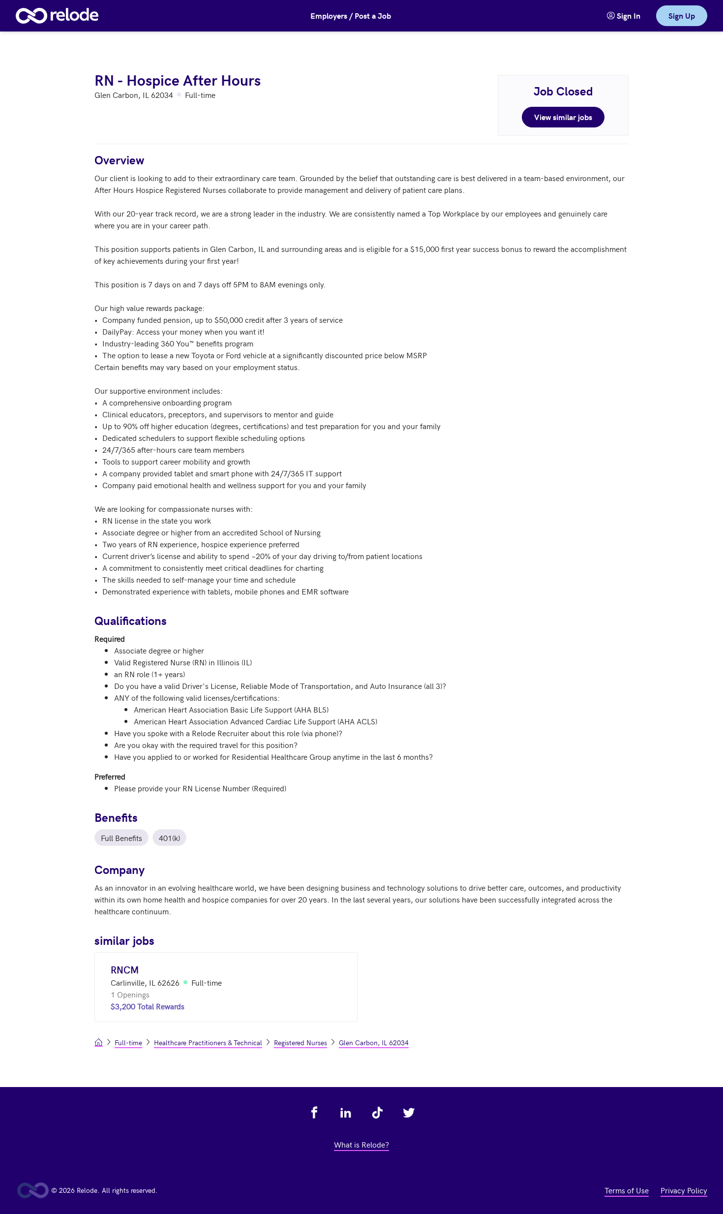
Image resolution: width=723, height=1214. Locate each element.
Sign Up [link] (681, 15)
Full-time (128, 1042)
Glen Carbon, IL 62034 (374, 1042)
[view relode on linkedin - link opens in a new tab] (346, 1112)
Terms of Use (626, 1189)
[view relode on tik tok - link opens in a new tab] (377, 1112)
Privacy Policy (684, 1189)
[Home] (57, 16)
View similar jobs (563, 117)
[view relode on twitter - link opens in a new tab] (409, 1112)
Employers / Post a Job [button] (350, 15)
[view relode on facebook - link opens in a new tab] (314, 1112)
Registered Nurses (300, 1042)
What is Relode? (361, 1144)
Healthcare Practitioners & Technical (208, 1042)
